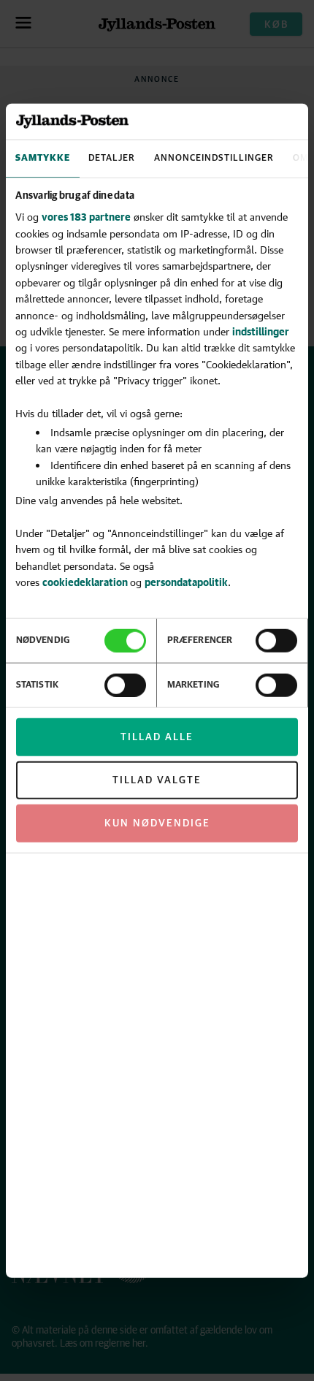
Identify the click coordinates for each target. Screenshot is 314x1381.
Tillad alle (157, 737)
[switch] (276, 641)
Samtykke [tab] (42, 158)
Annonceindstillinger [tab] (214, 158)
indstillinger (260, 331)
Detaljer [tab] (111, 158)
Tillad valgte (157, 780)
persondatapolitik (186, 582)
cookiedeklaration (86, 582)
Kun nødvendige (157, 823)
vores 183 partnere (86, 216)
